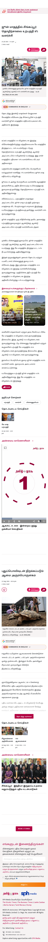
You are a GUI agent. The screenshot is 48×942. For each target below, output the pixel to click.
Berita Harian (9, 905)
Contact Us (19, 928)
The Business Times (25, 902)
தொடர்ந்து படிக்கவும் (24, 716)
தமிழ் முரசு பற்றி (9, 917)
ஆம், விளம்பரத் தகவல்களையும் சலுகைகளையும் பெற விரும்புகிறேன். (24, 877)
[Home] (29, 893)
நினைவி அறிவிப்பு (20, 923)
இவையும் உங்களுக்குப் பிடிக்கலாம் (18, 288)
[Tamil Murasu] (11, 893)
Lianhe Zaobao (39, 902)
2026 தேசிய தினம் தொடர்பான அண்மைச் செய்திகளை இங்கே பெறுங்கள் (22, 10)
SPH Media (36, 938)
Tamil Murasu (20, 905)
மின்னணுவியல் (32, 402)
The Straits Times (9, 902)
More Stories (24, 828)
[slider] (24, 519)
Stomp (28, 905)
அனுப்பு (24, 884)
